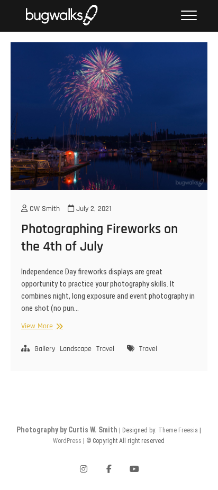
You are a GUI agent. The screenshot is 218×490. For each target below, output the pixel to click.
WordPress (67, 441)
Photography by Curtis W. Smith (66, 430)
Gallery (44, 349)
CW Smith (44, 209)
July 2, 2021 (93, 209)
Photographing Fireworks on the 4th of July (99, 237)
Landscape (76, 349)
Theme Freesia (178, 430)
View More (40, 326)
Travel (105, 349)
